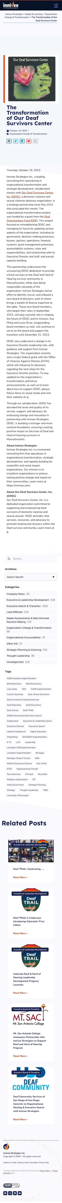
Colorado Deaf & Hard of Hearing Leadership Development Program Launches (27, 979)
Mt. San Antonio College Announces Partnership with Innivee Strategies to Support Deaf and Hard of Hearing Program (29, 1040)
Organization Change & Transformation (28, 133)
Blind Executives (33, 683)
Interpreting (12, 737)
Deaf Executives (33, 705)
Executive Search (37, 726)
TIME (45, 790)
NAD (37, 758)
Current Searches (15, 694)
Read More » (20, 877)
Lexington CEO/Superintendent (21, 747)
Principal (29, 774)
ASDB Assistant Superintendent (21, 678)
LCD (18, 742)
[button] (9, 141)
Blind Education (14, 683)
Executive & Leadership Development (28, 599)
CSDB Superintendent (41, 689)
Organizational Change (27, 769)
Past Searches (13, 774)
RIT (34, 779)
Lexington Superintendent (19, 753)
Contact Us (7, 1162)
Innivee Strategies (14, 14)
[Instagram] (10, 1193)
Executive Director (15, 726)
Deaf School (12, 710)
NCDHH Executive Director (19, 763)
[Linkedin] (15, 1193)
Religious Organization (17, 779)
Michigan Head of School (18, 758)
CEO (24, 689)
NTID (9, 769)
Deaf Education (14, 705)
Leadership (30, 742)
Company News (16, 593)
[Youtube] (20, 1193)
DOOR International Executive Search (24, 715)
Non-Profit (41, 763)
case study (12, 689)
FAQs (14, 1162)
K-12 (9, 742)
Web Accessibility (31, 1162)
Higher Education (38, 731)
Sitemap (20, 1162)
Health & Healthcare (16, 731)
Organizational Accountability (24, 637)
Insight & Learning (33, 14)
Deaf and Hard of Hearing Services (23, 699)
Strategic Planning (37, 784)
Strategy (11, 790)
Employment (12, 721)
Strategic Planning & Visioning (24, 649)
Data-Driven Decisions (38, 694)
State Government (15, 784)
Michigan (40, 753)
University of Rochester (18, 795)
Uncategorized (15, 661)
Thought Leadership (18, 655)
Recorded (42, 774)
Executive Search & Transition (24, 606)
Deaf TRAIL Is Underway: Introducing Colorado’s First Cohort (28, 921)
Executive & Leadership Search (37, 721)
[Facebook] (5, 1193)
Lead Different (15, 612)
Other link (12, 643)
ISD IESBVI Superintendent (34, 737)
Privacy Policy (44, 1162)
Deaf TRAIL (28, 710)
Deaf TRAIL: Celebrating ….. (28, 869)
